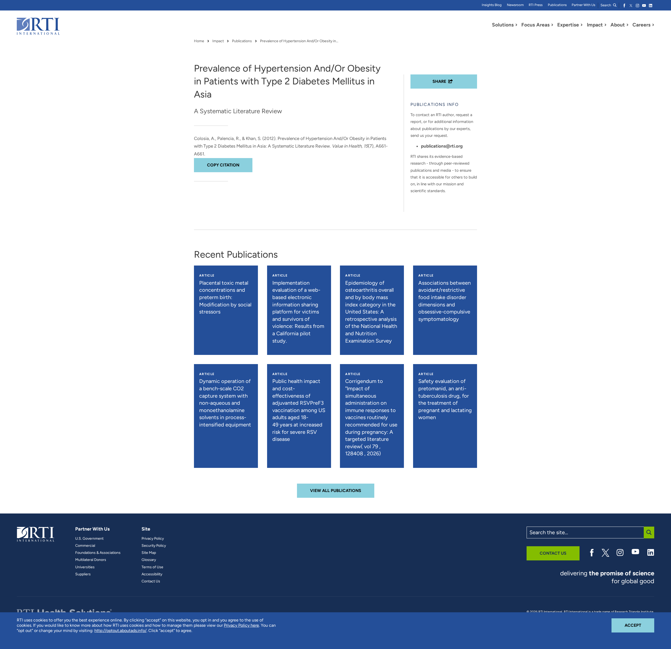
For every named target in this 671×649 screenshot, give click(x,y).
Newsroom (515, 5)
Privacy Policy (153, 538)
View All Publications (335, 490)
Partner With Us (583, 5)
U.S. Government (89, 538)
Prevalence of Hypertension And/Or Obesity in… (299, 41)
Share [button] (439, 81)
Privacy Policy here (241, 625)
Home (199, 41)
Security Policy (154, 546)
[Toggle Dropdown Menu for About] (627, 24)
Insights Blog (492, 5)
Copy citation (223, 165)
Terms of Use (152, 567)
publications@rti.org (442, 146)
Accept (639, 625)
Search (606, 5)
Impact (218, 41)
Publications (557, 5)
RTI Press (536, 5)
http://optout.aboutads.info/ (120, 630)
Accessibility (152, 574)
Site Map (149, 553)
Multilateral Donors (90, 560)
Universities (85, 567)
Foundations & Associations (98, 553)
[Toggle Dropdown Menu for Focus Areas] (552, 24)
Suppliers (83, 574)
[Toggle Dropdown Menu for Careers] (653, 24)
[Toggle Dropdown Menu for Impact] (605, 24)
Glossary (149, 560)
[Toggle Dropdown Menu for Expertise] (582, 24)
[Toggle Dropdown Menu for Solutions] (516, 24)
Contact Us (151, 581)
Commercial (85, 546)
